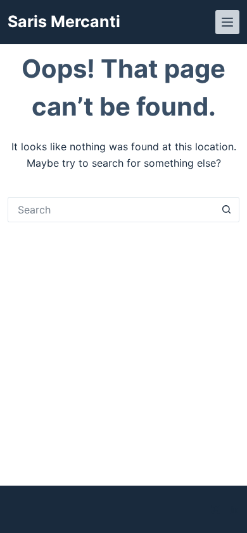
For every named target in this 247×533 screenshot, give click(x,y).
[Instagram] (215, 509)
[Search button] (226, 209)
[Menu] (227, 22)
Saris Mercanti (64, 21)
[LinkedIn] (234, 509)
